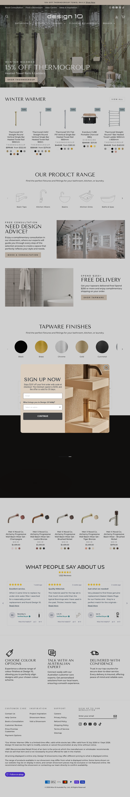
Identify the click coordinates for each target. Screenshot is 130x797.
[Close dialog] (106, 367)
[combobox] (42, 407)
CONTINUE (42, 416)
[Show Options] (60, 407)
